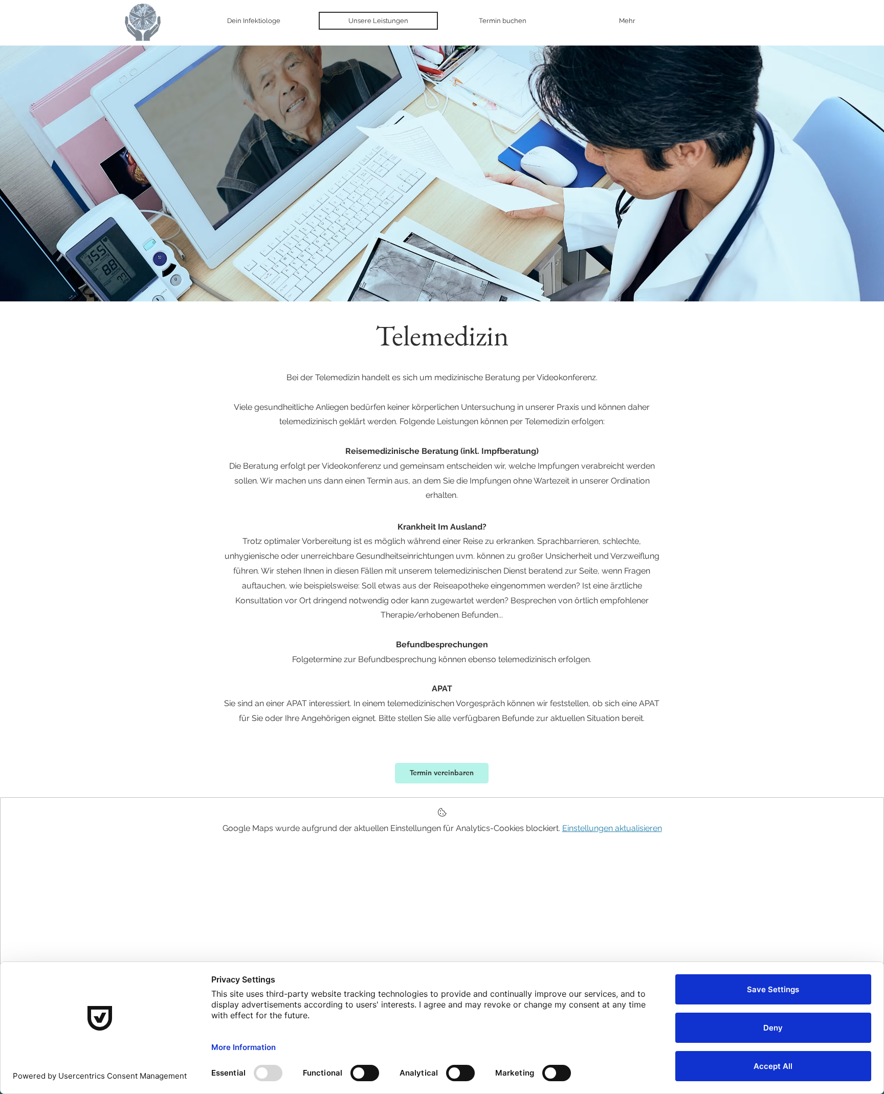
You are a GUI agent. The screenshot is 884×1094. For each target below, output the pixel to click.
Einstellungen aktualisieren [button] (612, 828)
